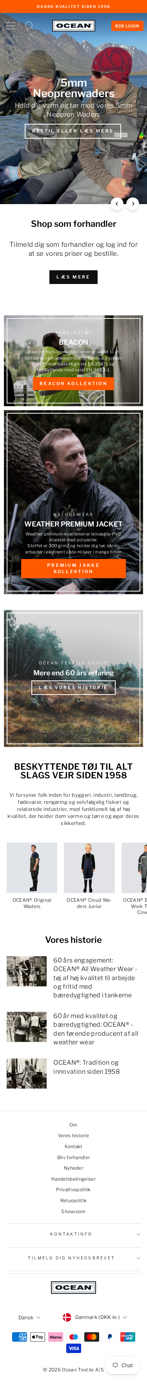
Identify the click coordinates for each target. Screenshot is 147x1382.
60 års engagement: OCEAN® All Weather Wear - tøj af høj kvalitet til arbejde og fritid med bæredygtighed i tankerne (95, 978)
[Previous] (117, 203)
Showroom (73, 1211)
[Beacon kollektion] (73, 360)
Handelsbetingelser (73, 1179)
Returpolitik (73, 1200)
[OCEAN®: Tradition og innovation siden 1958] (27, 1073)
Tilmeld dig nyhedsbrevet (71, 1258)
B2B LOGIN (127, 26)
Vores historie (73, 1135)
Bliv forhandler (73, 1157)
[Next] (132, 203)
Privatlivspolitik (73, 1189)
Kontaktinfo (71, 1234)
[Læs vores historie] (73, 678)
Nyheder (73, 1168)
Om (73, 1125)
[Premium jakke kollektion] (73, 502)
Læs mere (73, 277)
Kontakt (73, 1146)
